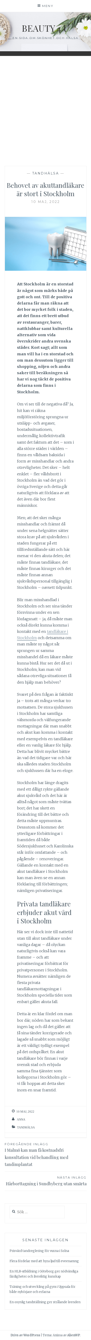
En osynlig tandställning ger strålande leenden (45, 1302)
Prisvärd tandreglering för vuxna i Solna (39, 1251)
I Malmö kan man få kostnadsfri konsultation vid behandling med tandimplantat (36, 1154)
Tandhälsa (45, 173)
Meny (47, 6)
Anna (21, 1119)
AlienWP (73, 1335)
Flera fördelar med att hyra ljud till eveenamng (44, 1261)
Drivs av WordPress (25, 1335)
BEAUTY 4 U (45, 28)
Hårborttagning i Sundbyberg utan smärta (46, 1180)
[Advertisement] (45, 110)
